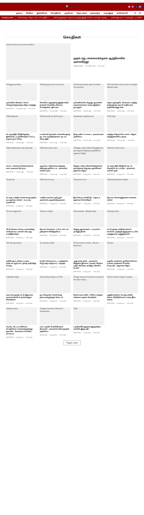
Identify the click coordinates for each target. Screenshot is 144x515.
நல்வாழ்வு (95, 13)
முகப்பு (19, 13)
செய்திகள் (56, 13)
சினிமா (29, 13)
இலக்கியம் (42, 13)
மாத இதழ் (108, 13)
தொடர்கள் (81, 13)
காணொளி (122, 13)
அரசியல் (68, 13)
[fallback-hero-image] (38, 61)
